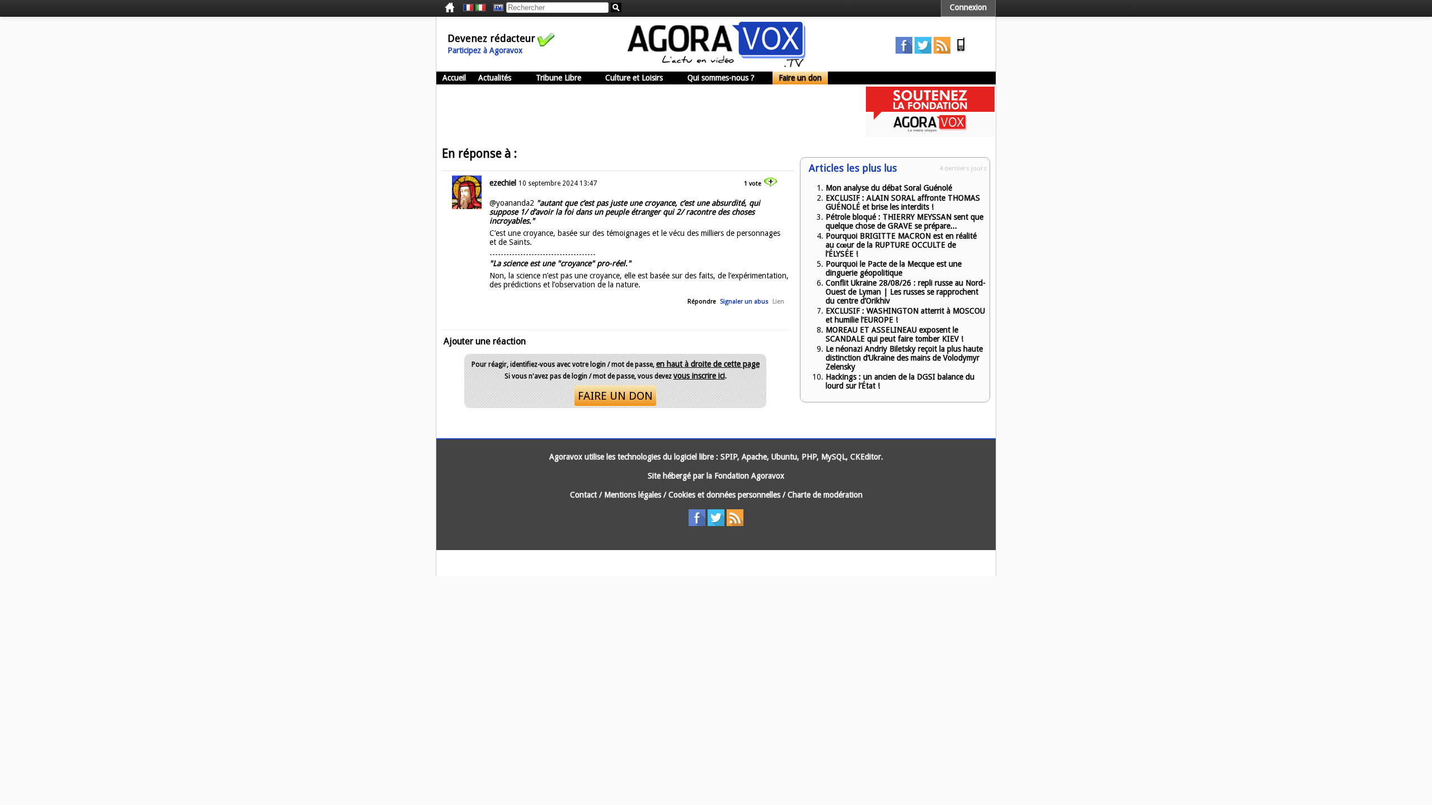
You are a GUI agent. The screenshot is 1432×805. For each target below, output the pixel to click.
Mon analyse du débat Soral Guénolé (889, 187)
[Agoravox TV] (495, 8)
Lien (778, 301)
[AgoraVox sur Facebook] (904, 50)
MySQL (833, 456)
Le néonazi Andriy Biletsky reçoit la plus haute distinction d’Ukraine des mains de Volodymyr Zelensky (904, 357)
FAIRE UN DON (615, 395)
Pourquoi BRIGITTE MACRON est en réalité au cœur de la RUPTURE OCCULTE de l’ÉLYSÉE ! (901, 244)
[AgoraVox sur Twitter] (923, 50)
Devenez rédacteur (491, 38)
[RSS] (942, 50)
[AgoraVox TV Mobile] (961, 50)
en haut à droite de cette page (708, 363)
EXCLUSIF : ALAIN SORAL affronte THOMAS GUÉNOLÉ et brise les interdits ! (903, 202)
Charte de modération (825, 494)
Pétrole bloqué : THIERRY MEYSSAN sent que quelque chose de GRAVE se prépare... (904, 221)
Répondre (701, 301)
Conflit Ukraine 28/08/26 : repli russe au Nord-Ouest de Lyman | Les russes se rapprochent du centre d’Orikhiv (906, 291)
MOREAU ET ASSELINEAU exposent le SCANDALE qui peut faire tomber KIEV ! (894, 334)
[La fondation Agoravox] (930, 134)
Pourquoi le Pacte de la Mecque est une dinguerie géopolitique (894, 268)
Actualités (494, 77)
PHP (809, 456)
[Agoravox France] (468, 8)
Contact (583, 494)
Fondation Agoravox (749, 475)
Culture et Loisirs (634, 77)
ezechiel (502, 182)
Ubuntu (784, 456)
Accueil (454, 77)
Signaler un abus (744, 301)
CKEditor (865, 456)
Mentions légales (632, 494)
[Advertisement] (640, 112)
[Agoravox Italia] (480, 8)
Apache (754, 456)
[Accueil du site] (716, 64)
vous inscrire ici (699, 375)
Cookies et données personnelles (724, 494)
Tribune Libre (558, 77)
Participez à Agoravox (484, 50)
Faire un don (800, 77)
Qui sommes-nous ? (721, 77)
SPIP (728, 456)
